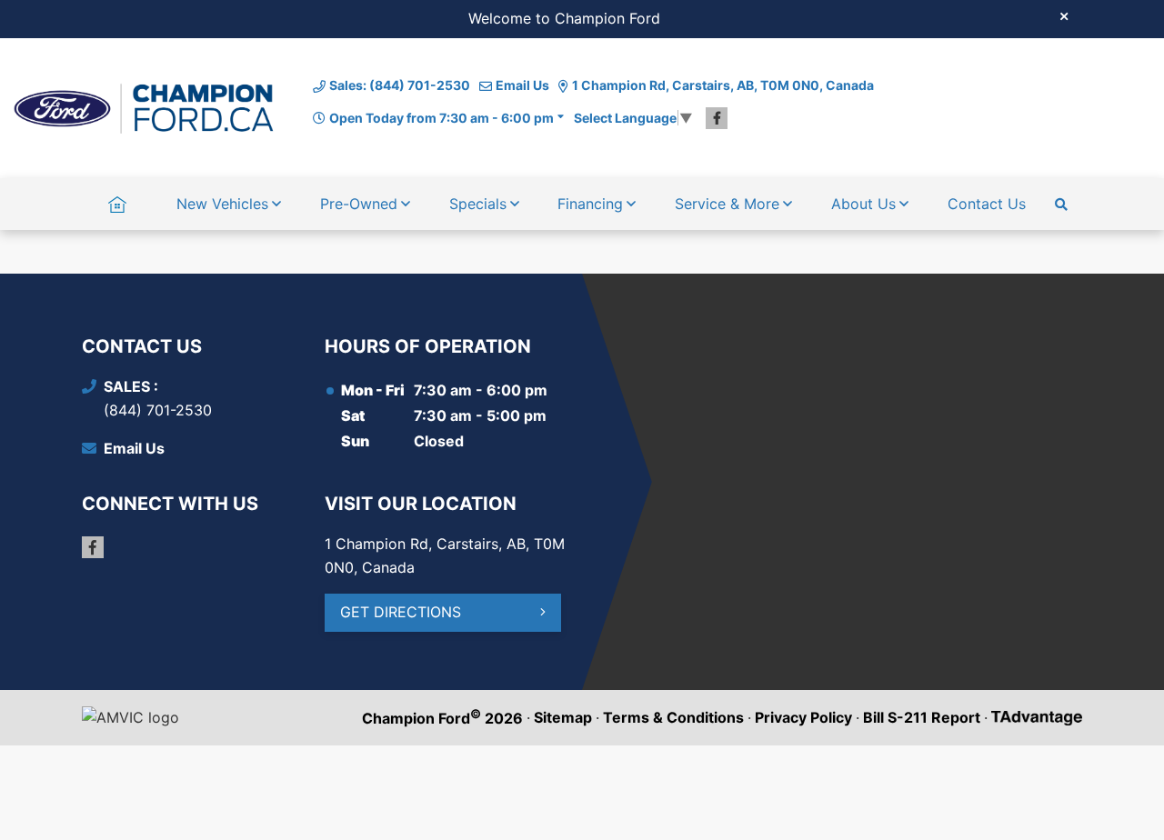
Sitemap (563, 717)
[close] (1064, 15)
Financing (590, 204)
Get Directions (400, 612)
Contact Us (987, 204)
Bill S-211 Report (921, 717)
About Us (863, 204)
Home (116, 204)
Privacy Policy (803, 717)
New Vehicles (222, 204)
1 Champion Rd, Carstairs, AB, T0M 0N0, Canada (723, 85)
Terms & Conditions (673, 717)
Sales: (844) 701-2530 (399, 85)
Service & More (727, 204)
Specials (478, 204)
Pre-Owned (358, 204)
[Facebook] (717, 118)
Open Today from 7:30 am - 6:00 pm (441, 117)
